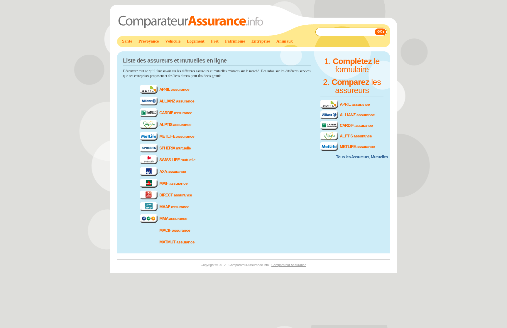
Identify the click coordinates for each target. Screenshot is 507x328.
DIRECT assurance (175, 195)
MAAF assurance (174, 206)
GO (380, 31)
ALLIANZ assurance (176, 101)
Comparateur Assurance (288, 265)
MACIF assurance (174, 230)
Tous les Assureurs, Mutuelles (362, 156)
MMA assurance (173, 218)
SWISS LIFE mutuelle (177, 159)
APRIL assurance (174, 89)
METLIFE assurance (176, 136)
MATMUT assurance (177, 242)
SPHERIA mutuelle (175, 148)
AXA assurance (172, 171)
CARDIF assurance (175, 112)
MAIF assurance (173, 183)
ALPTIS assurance (175, 124)
